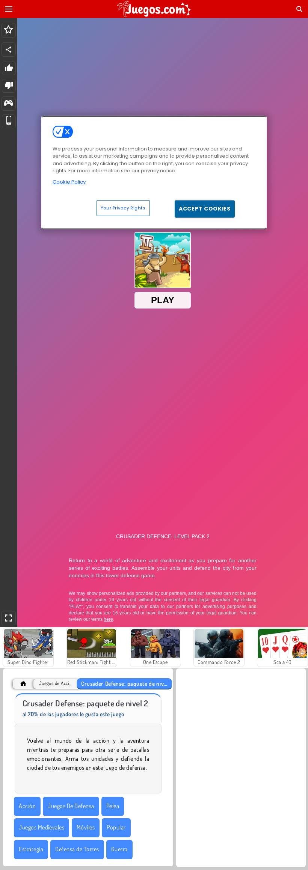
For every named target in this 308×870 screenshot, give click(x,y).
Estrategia (31, 849)
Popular (116, 827)
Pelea (112, 806)
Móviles (86, 827)
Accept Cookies (205, 208)
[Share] (9, 49)
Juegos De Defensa (71, 806)
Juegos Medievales (41, 827)
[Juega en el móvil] (9, 121)
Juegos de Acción (55, 683)
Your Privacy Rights (123, 208)
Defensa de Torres (77, 849)
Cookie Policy (69, 181)
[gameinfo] (8, 103)
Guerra (119, 849)
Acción (27, 806)
